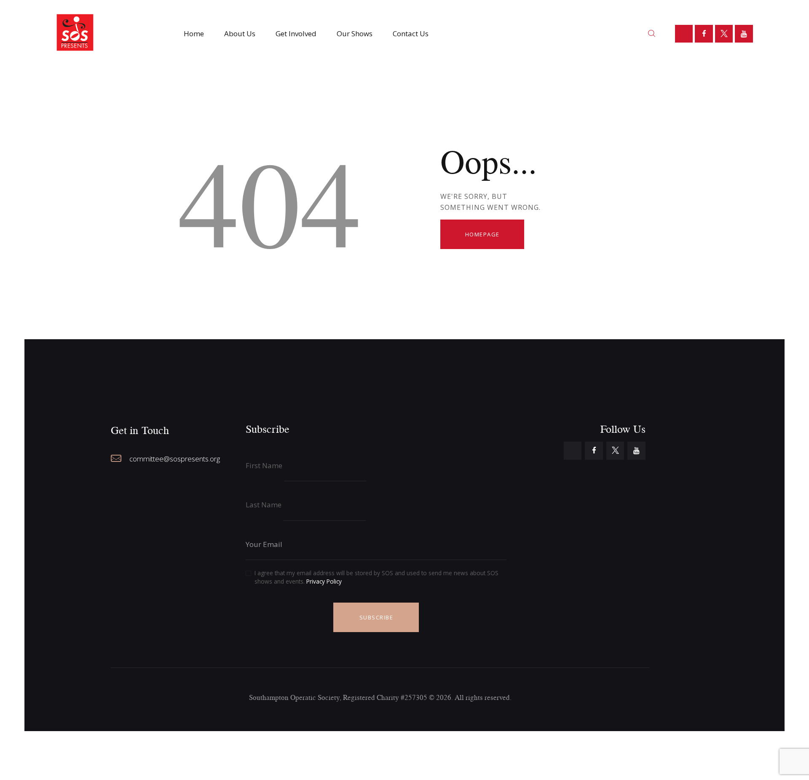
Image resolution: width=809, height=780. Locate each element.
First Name (264, 465)
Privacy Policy (324, 581)
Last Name (263, 504)
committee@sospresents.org (174, 459)
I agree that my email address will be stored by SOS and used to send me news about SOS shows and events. (376, 577)
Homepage (482, 234)
